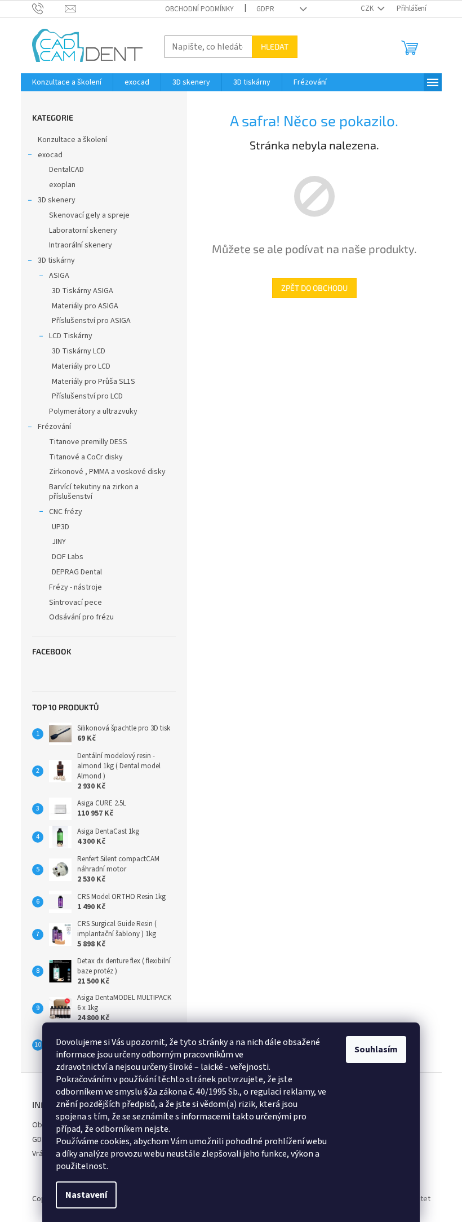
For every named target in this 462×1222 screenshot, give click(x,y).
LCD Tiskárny (70, 336)
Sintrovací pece (75, 602)
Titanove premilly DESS (88, 442)
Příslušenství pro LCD (87, 396)
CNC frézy (65, 511)
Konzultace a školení (72, 139)
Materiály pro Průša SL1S (93, 381)
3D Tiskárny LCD (78, 351)
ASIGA (59, 275)
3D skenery (56, 200)
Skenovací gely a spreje (89, 215)
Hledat (274, 46)
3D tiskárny (56, 260)
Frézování (54, 426)
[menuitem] (67, 82)
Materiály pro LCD (81, 366)
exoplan (62, 185)
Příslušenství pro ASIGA (91, 320)
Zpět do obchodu (314, 288)
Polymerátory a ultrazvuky (93, 411)
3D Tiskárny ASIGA (82, 290)
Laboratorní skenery (83, 230)
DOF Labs (67, 557)
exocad (50, 155)
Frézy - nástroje (75, 587)
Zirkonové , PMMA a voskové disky (107, 471)
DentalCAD (66, 169)
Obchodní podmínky (199, 9)
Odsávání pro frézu (81, 617)
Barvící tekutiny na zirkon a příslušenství (94, 491)
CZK (368, 8)
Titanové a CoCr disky (86, 457)
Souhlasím (376, 1049)
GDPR (265, 9)
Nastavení (86, 1195)
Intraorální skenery (80, 245)
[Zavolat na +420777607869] (48, 8)
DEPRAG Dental (77, 572)
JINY (59, 541)
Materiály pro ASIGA (85, 306)
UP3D (60, 527)
